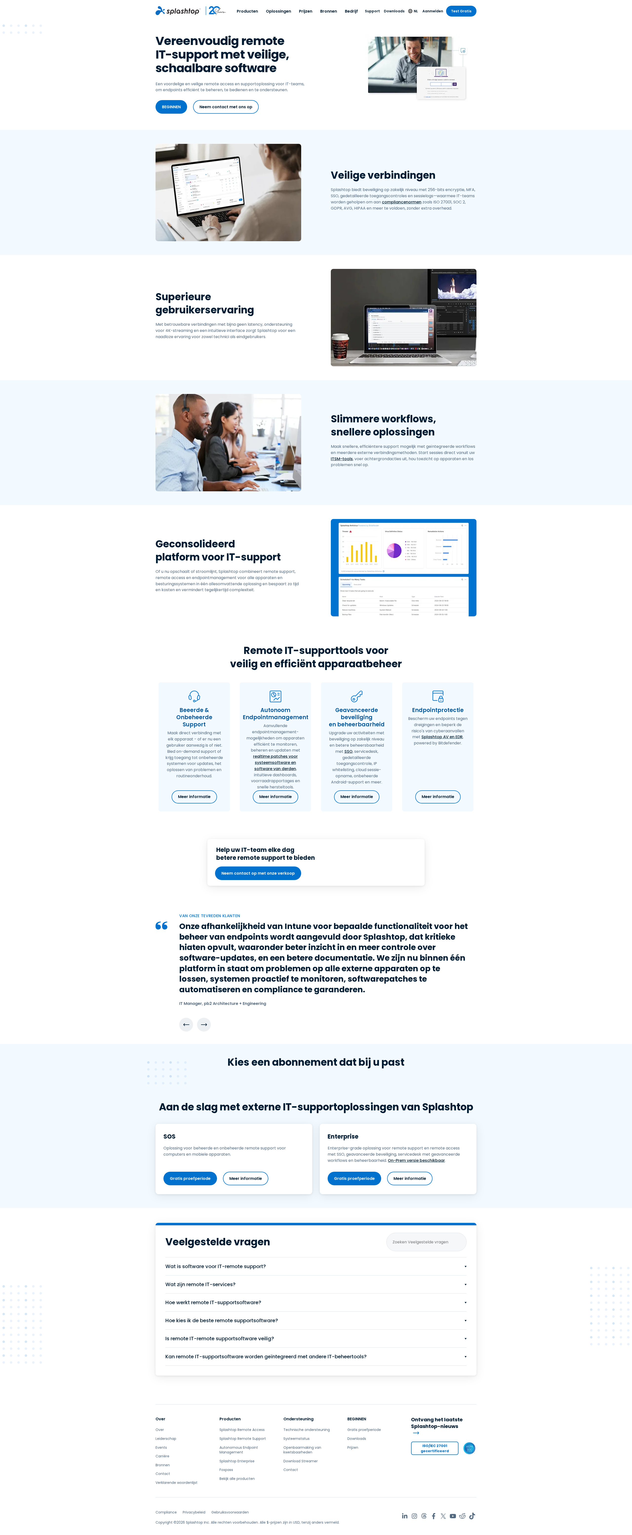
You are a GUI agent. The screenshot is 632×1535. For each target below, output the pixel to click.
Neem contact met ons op (225, 107)
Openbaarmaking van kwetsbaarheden (302, 1450)
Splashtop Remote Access (242, 1429)
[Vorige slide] (186, 1025)
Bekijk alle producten (237, 1478)
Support (372, 11)
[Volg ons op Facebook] (433, 1516)
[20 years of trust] (213, 10)
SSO (348, 751)
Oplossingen (278, 11)
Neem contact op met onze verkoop (258, 873)
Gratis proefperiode (190, 1178)
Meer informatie (194, 797)
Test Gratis (461, 11)
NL (416, 11)
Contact (163, 1473)
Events (161, 1447)
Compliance (166, 1512)
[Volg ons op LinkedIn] (404, 1516)
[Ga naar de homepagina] (178, 10)
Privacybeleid (194, 1512)
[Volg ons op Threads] (424, 1516)
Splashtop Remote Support (242, 1438)
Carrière (162, 1456)
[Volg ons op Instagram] (414, 1516)
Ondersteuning (298, 1419)
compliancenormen (401, 202)
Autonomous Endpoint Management (238, 1450)
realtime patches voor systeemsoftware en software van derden (275, 763)
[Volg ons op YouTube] (453, 1516)
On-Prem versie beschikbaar (416, 1160)
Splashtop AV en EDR (442, 737)
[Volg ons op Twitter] (443, 1516)
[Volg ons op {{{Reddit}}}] (462, 1516)
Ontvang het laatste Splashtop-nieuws (437, 1423)
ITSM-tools (342, 459)
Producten (247, 11)
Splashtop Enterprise (237, 1461)
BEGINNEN (171, 107)
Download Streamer (300, 1461)
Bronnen (328, 11)
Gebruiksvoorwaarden (230, 1512)
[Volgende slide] (204, 1025)
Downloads (394, 11)
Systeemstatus (296, 1438)
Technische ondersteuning (306, 1429)
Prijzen (305, 11)
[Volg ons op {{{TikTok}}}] (472, 1516)
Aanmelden (432, 11)
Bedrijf (351, 11)
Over (160, 1419)
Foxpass (226, 1469)
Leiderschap (166, 1438)
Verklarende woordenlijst (177, 1482)
